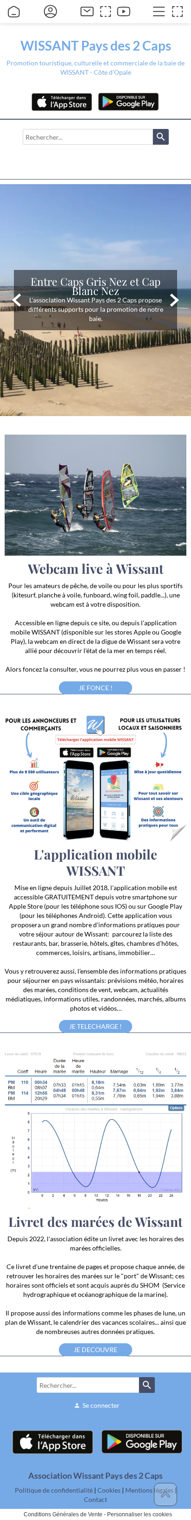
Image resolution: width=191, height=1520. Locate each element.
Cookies (109, 1490)
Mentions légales (149, 1490)
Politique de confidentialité (54, 1490)
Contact (95, 1499)
